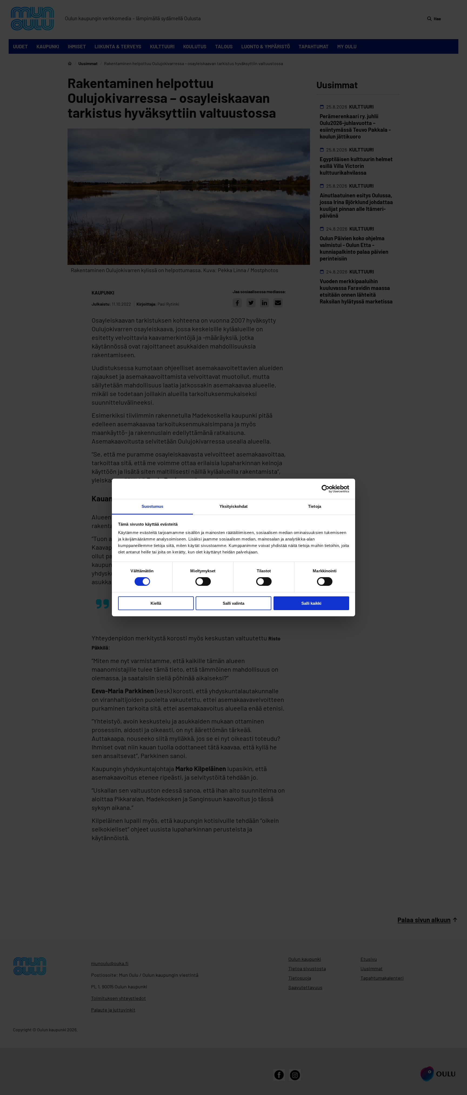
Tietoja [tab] (314, 506)
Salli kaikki (311, 603)
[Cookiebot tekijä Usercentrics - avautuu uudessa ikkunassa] (325, 489)
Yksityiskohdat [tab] (233, 506)
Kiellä (156, 603)
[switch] (203, 581)
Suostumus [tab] (153, 506)
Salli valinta (233, 603)
